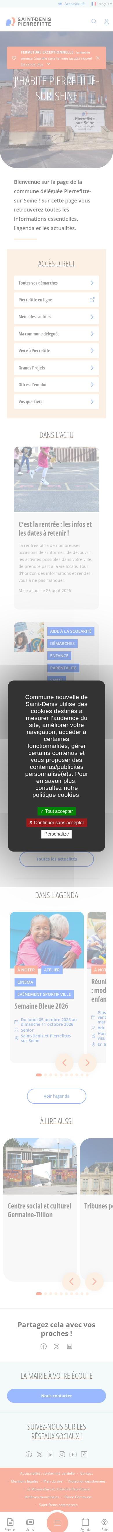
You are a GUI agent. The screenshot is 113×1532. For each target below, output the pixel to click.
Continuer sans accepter (58, 822)
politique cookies (55, 794)
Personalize (56, 834)
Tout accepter (58, 811)
